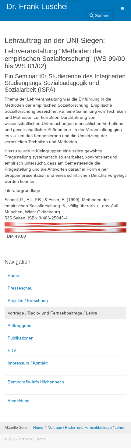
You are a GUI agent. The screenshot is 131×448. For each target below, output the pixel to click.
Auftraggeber (20, 325)
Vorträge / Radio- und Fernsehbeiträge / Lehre (52, 313)
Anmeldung (19, 400)
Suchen (102, 15)
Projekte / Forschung (28, 300)
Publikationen (21, 338)
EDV (12, 350)
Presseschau (20, 288)
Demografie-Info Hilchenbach (36, 381)
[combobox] (77, 8)
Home (13, 275)
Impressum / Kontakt (28, 363)
